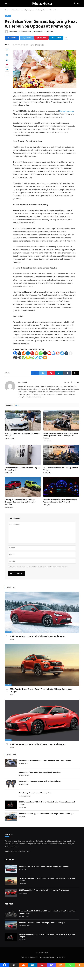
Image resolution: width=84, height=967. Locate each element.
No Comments (38, 31)
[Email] (7, 74)
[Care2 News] (24, 357)
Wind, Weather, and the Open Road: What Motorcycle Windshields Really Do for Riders (60, 435)
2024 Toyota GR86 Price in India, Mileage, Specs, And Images (37, 744)
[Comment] (15, 357)
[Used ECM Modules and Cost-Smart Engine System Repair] (23, 455)
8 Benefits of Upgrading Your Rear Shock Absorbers (40, 772)
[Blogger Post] (19, 357)
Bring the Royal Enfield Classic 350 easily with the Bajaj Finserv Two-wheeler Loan (47, 912)
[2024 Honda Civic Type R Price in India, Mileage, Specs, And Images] (11, 816)
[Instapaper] (71, 353)
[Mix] (36, 353)
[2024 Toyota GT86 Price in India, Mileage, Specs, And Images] (42, 612)
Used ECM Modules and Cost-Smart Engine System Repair (22, 469)
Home (6, 10)
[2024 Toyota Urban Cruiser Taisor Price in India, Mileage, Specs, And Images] (42, 665)
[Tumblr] (66, 353)
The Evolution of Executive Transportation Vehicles (60, 469)
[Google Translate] (53, 353)
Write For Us (61, 957)
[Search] (78, 3)
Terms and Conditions (47, 957)
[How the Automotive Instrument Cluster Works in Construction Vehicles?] (61, 487)
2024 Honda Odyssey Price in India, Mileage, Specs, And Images (45, 760)
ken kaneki (14, 31)
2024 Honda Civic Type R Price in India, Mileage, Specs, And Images (46, 813)
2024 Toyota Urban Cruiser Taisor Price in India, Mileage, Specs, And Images (41, 690)
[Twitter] (7, 55)
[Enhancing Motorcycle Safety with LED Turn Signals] (11, 784)
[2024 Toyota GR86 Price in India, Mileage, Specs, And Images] (42, 720)
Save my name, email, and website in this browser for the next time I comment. (39, 567)
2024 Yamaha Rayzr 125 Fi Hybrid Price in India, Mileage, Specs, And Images (47, 803)
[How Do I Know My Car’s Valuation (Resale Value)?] (23, 420)
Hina (12, 639)
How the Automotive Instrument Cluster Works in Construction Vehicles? (60, 500)
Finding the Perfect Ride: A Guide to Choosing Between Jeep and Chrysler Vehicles (20, 501)
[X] (19, 353)
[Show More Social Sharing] (66, 38)
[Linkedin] (28, 353)
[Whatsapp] (41, 353)
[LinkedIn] (7, 60)
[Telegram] (7, 69)
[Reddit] (24, 353)
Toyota (8, 632)
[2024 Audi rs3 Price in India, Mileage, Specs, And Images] (11, 925)
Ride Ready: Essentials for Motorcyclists (35, 793)
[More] (45, 357)
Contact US (33, 957)
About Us (24, 957)
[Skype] (36, 357)
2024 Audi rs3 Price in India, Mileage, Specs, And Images (42, 922)
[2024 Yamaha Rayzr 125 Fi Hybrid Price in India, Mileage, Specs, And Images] (11, 805)
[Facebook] (7, 50)
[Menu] (6, 3)
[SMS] (32, 357)
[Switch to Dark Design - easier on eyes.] (74, 3)
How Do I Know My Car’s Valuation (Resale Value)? (22, 434)
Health (8, 15)
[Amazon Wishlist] (28, 357)
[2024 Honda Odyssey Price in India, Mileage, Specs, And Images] (11, 763)
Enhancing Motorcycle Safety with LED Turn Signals (40, 781)
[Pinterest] (7, 65)
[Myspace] (45, 353)
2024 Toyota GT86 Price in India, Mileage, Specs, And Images (37, 636)
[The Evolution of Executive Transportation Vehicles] (61, 455)
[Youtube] (49, 353)
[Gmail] (58, 353)
